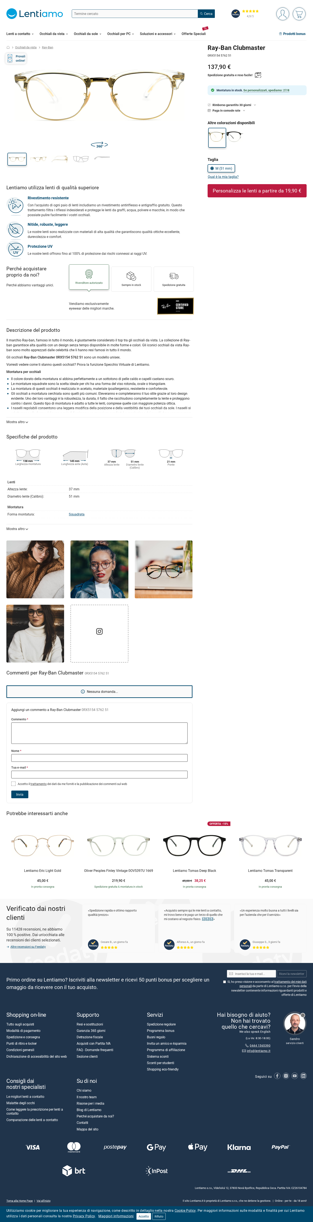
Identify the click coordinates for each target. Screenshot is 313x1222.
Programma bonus (160, 1030)
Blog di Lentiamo (89, 1109)
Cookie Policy (185, 1210)
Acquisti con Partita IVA (94, 1043)
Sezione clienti (87, 1056)
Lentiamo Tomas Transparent (270, 871)
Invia (19, 794)
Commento (19, 719)
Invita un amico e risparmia (167, 1043)
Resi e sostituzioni (90, 1024)
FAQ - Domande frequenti (95, 1049)
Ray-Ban (47, 47)
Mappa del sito (87, 1129)
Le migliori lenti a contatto (25, 1096)
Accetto (144, 1216)
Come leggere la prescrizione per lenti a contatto (34, 1111)
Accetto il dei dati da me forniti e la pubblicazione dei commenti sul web (72, 784)
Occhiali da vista (26, 47)
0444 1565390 (260, 1045)
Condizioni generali (20, 1049)
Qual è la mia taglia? (223, 176)
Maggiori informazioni (116, 1216)
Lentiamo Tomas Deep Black (194, 871)
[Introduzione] (8, 47)
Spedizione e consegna (23, 1037)
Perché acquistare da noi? (95, 1116)
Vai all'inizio (43, 1201)
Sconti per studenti (160, 1062)
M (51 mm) (223, 168)
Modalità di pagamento (23, 1030)
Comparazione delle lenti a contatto (32, 1119)
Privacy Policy (84, 1216)
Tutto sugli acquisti (20, 1024)
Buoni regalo (156, 1037)
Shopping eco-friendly (163, 1069)
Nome (16, 751)
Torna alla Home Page (19, 1201)
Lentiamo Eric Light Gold (42, 871)
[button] (17, 159)
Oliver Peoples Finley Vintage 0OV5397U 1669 (118, 871)
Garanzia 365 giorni (91, 1030)
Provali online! (20, 58)
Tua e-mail (19, 767)
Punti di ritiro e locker (21, 1043)
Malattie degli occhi (20, 1102)
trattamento (38, 784)
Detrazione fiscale (90, 1037)
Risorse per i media (90, 1103)
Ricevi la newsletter (291, 973)
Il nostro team (87, 1096)
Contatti (82, 1122)
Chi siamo (84, 1090)
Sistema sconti (158, 1056)
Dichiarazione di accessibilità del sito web (36, 1056)
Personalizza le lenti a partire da (257, 190)
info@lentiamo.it (258, 1051)
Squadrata (77, 514)
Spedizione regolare (161, 1024)
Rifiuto (159, 1216)
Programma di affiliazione (166, 1049)
